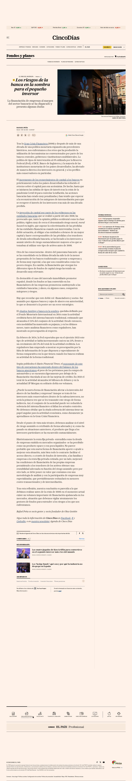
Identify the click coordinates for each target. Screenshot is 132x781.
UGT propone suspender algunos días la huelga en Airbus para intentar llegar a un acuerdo (111, 221)
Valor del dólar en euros (107, 27)
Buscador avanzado (119, 298)
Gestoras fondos (22, 581)
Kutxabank (120, 56)
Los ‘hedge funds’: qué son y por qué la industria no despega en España (57, 565)
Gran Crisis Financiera (36, 143)
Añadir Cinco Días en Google (75, 135)
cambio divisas (68, 716)
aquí (59, 591)
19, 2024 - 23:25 (27, 130)
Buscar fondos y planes (107, 289)
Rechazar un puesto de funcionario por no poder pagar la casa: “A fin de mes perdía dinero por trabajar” (111, 240)
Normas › (82, 538)
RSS (66, 776)
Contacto (8, 776)
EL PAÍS (86, 46)
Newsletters (71, 776)
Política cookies (22, 776)
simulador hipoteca (26, 716)
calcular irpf (13, 716)
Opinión (79, 47)
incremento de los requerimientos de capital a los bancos (49, 179)
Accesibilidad (57, 776)
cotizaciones (95, 716)
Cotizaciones (50, 47)
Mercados (35, 47)
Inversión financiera (47, 581)
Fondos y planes (60, 47)
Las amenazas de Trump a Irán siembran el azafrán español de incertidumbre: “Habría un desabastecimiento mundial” (111, 229)
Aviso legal (15, 776)
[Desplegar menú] (7, 37)
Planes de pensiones (67, 61)
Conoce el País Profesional (66, 726)
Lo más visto (102, 266)
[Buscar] (123, 294)
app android (119, 716)
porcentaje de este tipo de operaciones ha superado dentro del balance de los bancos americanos (50, 367)
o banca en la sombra (39, 311)
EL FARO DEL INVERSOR (26, 76)
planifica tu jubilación (54, 716)
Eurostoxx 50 (80, 27)
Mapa (63, 776)
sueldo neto (40, 716)
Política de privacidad (47, 776)
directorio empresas (81, 716)
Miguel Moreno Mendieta (39, 555)
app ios (109, 716)
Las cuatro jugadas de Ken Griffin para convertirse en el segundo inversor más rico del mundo (57, 551)
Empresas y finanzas (25, 47)
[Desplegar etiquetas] (83, 581)
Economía (42, 47)
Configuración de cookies (34, 776)
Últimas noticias (71, 47)
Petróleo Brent (57, 27)
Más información (22, 591)
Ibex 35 (13, 27)
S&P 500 (34, 27)
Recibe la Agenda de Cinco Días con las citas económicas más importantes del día (44, 533)
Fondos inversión (33, 581)
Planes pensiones (59, 581)
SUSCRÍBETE (107, 47)
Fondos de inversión (54, 61)
